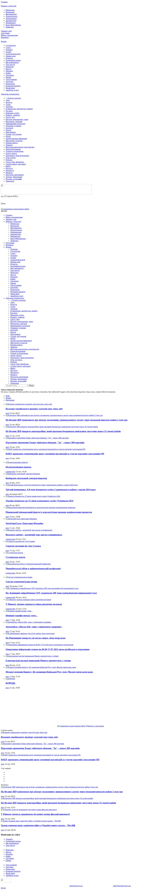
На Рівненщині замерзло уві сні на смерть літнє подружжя (35, 638)
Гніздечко (9, 82)
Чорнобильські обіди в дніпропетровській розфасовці (33, 568)
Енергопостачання (13, 149)
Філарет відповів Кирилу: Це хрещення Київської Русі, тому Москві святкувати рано (49, 672)
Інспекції (9, 128)
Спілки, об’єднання (13, 134)
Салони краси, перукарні (16, 164)
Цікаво (8, 77)
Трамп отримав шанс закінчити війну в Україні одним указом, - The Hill (38, 825)
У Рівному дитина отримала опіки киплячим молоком (34, 604)
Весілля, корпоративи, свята (17, 119)
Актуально (5, 33)
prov (7, 425)
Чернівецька (11, 23)
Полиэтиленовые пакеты (18, 467)
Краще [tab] (8, 398)
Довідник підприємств (10, 94)
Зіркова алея (10, 56)
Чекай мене (10, 88)
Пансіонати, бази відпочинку (17, 156)
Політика (14, 249)
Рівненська (10, 10)
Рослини (9, 111)
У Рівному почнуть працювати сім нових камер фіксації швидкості (35, 814)
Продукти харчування (14, 175)
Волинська (10, 12)
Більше (3, 41)
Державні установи (13, 126)
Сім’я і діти (10, 117)
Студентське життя (15, 557)
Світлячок (10, 75)
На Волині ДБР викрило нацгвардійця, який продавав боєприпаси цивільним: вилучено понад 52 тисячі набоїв (63, 431)
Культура (9, 58)
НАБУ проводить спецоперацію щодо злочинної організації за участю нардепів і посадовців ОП (55, 454)
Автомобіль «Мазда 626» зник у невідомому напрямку (34, 627)
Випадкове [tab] (10, 400)
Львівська (10, 27)
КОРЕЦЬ (10, 683)
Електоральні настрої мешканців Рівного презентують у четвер (38, 660)
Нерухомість (11, 132)
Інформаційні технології (15, 124)
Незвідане (10, 67)
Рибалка (9, 160)
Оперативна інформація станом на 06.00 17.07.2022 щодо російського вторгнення (47, 649)
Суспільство (11, 45)
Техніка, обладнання (14, 177)
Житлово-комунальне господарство (20, 147)
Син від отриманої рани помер (21, 581)
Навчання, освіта (12, 113)
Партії (8, 136)
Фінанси (9, 173)
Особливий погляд (13, 60)
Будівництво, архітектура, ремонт (19, 109)
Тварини (9, 145)
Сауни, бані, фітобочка (15, 162)
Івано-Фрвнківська (13, 25)
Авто (8, 100)
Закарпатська (11, 21)
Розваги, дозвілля (13, 115)
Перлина (9, 71)
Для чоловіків (11, 79)
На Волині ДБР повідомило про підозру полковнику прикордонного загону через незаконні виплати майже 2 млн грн (66, 420)
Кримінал (5, 37)
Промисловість (12, 143)
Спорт (8, 48)
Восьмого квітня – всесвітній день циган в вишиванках (34, 534)
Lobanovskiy (10, 472)
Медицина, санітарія (14, 122)
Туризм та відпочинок (14, 151)
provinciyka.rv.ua (76, 886)
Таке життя (10, 65)
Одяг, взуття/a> (16, 360)
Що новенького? (12, 62)
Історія (8, 52)
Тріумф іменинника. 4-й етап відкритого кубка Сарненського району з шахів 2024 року (51, 489)
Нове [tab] (8, 396)
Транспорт (10, 181)
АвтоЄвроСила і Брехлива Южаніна (24, 523)
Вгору (3, 888)
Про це (8, 69)
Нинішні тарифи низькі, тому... (21, 615)
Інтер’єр (9, 102)
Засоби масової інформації (16, 139)
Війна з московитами (9, 35)
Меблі (8, 166)
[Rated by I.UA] (6, 882)
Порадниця (10, 84)
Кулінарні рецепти (13, 86)
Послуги (9, 168)
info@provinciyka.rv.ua (122, 886)
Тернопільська (11, 16)
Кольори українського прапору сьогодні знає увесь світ (34, 408)
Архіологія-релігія (13, 54)
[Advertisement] (80, 707)
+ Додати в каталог (13, 98)
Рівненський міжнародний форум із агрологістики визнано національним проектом (49, 512)
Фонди (8, 130)
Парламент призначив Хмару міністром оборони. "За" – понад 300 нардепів (45, 442)
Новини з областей (8, 6)
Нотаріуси (10, 170)
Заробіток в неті (12, 90)
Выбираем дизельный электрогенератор (26, 478)
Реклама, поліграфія (14, 179)
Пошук (31, 385)
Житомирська (11, 14)
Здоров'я (9, 50)
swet (7, 413)
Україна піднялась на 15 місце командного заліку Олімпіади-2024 (39, 501)
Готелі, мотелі (11, 153)
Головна (4, 2)
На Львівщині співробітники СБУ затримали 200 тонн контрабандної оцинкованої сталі (51, 593)
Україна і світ (6, 31)
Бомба (8, 73)
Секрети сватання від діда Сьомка (23, 546)
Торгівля (9, 107)
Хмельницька (11, 18)
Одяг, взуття (10, 158)
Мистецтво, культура (14, 141)
